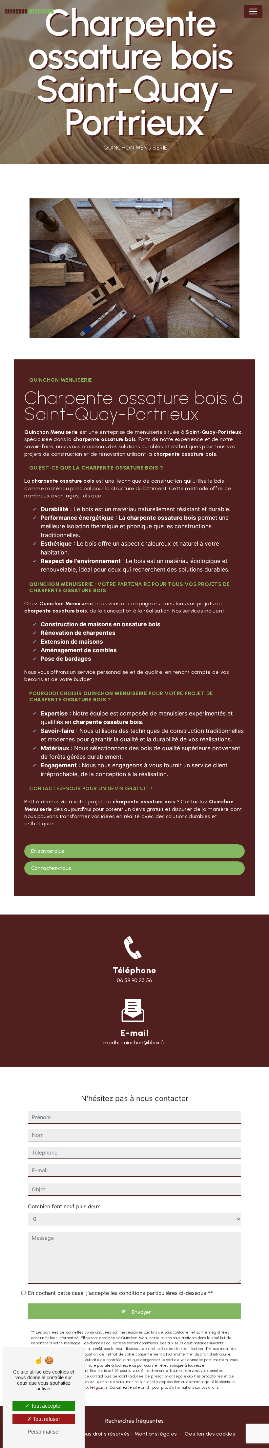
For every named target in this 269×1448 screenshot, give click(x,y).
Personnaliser (44, 1432)
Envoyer (141, 1312)
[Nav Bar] (253, 11)
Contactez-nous (51, 868)
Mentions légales (155, 1434)
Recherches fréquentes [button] (134, 1420)
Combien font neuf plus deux (64, 1206)
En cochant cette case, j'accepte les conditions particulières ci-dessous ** (120, 1293)
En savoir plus (47, 851)
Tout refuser (45, 1419)
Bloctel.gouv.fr (95, 1387)
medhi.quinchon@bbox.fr (134, 1042)
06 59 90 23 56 (134, 980)
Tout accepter (46, 1406)
